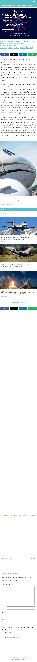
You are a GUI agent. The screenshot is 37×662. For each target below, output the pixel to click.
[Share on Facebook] (4, 54)
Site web (5, 620)
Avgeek (10, 42)
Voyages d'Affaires (16, 43)
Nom (4, 608)
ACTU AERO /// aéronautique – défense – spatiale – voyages (16, 5)
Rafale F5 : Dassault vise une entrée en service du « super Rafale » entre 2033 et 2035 (17, 265)
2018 (1, 42)
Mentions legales (8, 658)
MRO (8, 43)
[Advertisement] (19, 393)
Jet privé (22, 47)
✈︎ (23, 43)
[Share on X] (14, 54)
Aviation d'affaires (19, 42)
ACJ (6, 47)
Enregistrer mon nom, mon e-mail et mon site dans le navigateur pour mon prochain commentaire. (17, 629)
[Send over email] (32, 54)
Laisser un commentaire (8, 45)
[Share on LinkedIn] (23, 54)
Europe (29, 42)
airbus (10, 47)
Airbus (5, 42)
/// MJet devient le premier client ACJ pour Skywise (18, 17)
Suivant (32, 559)
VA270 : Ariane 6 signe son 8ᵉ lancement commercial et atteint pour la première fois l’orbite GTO (17, 293)
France (34, 42)
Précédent (5, 559)
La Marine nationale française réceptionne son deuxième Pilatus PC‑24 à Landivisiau (15, 238)
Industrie (3, 43)
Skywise (29, 47)
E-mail (4, 612)
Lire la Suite (8, 31)
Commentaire (7, 584)
